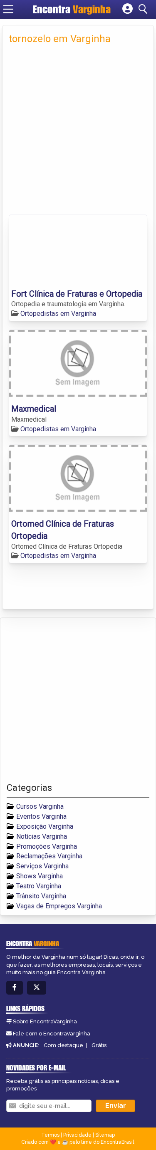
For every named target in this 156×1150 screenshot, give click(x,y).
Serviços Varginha (42, 866)
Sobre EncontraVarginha (45, 1021)
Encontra (72, 9)
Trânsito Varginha (41, 896)
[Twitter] (36, 988)
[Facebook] (14, 988)
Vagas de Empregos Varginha (59, 906)
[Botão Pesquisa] (144, 9)
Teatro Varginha (38, 886)
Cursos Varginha (40, 806)
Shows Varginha (39, 876)
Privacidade (77, 1135)
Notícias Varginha (41, 836)
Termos (50, 1135)
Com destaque (63, 1045)
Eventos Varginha (41, 816)
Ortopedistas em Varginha (58, 314)
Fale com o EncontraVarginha (51, 1033)
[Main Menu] (8, 9)
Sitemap (105, 1135)
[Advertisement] (78, 132)
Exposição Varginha (44, 826)
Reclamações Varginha (49, 856)
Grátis (99, 1045)
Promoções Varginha (46, 846)
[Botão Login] (127, 9)
